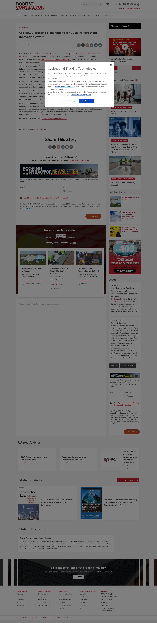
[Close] (111, 65)
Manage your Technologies (68, 101)
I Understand (86, 101)
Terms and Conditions (64, 86)
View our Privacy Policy (81, 95)
